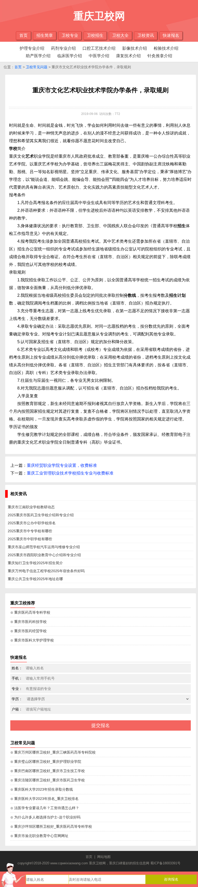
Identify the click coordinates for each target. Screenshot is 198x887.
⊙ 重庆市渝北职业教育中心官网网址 (39, 836)
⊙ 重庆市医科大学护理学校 (32, 640)
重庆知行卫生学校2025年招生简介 (35, 563)
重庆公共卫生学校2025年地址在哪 (35, 579)
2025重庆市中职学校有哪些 (30, 539)
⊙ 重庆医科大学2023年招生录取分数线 (41, 789)
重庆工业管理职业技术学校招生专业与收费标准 (70, 473)
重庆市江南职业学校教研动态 (31, 507)
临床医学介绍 (69, 56)
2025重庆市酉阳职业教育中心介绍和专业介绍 (44, 555)
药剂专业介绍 (63, 48)
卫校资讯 (145, 35)
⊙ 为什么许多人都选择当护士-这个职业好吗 (45, 817)
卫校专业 (70, 35)
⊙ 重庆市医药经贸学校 (28, 631)
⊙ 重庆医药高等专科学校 (30, 612)
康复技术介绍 (128, 56)
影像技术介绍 (134, 48)
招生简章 (44, 35)
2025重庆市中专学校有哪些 (30, 531)
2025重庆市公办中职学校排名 (32, 523)
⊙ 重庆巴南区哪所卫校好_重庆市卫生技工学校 (47, 771)
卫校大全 (120, 35)
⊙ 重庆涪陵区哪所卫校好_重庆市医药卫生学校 (47, 780)
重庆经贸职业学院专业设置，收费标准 (62, 465)
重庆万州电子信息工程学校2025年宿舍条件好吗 (46, 571)
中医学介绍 (99, 56)
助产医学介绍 (38, 56)
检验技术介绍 (166, 48)
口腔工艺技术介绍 (99, 48)
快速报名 (171, 35)
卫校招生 (95, 35)
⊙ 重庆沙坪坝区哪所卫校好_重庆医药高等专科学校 (51, 826)
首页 (23, 35)
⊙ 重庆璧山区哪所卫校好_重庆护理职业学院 (45, 761)
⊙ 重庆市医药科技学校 (28, 622)
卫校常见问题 (36, 67)
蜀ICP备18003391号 (165, 863)
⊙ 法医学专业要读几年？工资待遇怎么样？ (44, 808)
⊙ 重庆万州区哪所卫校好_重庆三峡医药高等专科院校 (53, 752)
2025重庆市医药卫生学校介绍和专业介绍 (41, 515)
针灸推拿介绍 (159, 56)
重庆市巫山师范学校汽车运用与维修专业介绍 (44, 547)
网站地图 (104, 857)
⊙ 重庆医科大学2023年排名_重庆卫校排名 (44, 799)
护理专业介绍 (32, 48)
